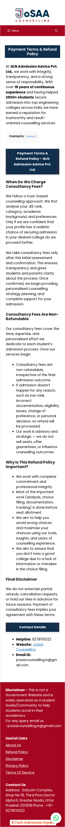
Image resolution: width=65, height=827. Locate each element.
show (30, 136)
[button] (56, 30)
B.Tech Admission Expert (33, 822)
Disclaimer (14, 758)
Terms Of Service (20, 772)
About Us (13, 745)
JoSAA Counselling (30, 647)
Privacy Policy (17, 765)
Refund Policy (17, 752)
